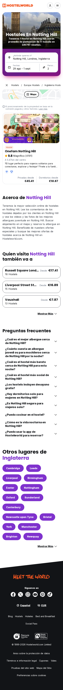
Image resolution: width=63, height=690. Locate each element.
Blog (10, 616)
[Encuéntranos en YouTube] (35, 594)
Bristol (47, 517)
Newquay (33, 536)
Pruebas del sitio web (22, 668)
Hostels (19, 616)
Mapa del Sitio (44, 668)
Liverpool (12, 478)
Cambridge (13, 468)
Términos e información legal (22, 660)
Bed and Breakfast (45, 616)
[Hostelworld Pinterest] (42, 594)
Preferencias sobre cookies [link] (31, 675)
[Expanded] (6, 85)
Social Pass (31, 623)
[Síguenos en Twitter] (20, 594)
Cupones (43, 660)
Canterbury (13, 507)
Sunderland (32, 497)
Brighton (11, 536)
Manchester (29, 526)
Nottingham (31, 487)
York (9, 526)
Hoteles (29, 616)
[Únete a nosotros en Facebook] (13, 594)
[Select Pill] (50, 5)
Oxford (10, 497)
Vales (54, 660)
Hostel (9, 147)
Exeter (10, 487)
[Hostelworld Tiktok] (49, 594)
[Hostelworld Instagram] (27, 594)
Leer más (43, 109)
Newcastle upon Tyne (19, 517)
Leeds (33, 468)
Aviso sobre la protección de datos (31, 653)
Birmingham (35, 478)
